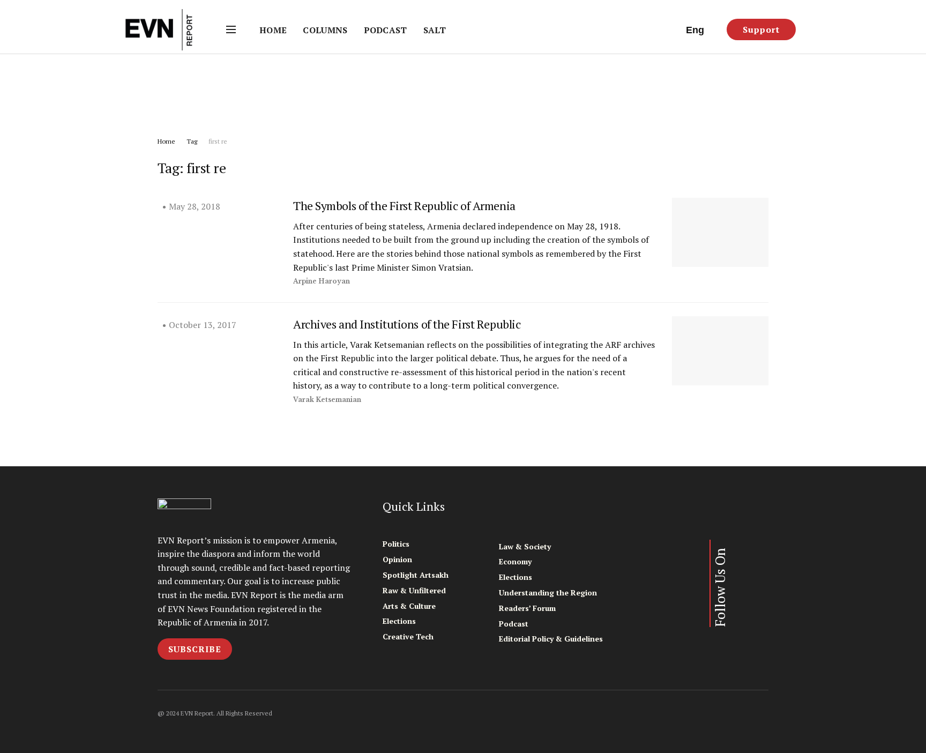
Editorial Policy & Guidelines (551, 638)
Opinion (397, 559)
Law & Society (525, 546)
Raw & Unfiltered (414, 590)
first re (217, 141)
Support (761, 29)
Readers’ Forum (527, 608)
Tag (191, 141)
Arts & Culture (409, 606)
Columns (325, 30)
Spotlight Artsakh (416, 575)
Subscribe (194, 649)
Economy (515, 561)
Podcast (385, 30)
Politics (396, 544)
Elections (399, 621)
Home (273, 30)
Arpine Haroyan (321, 281)
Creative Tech (408, 636)
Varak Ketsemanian (327, 400)
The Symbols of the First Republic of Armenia (404, 205)
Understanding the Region (548, 592)
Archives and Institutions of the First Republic (406, 324)
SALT (434, 30)
